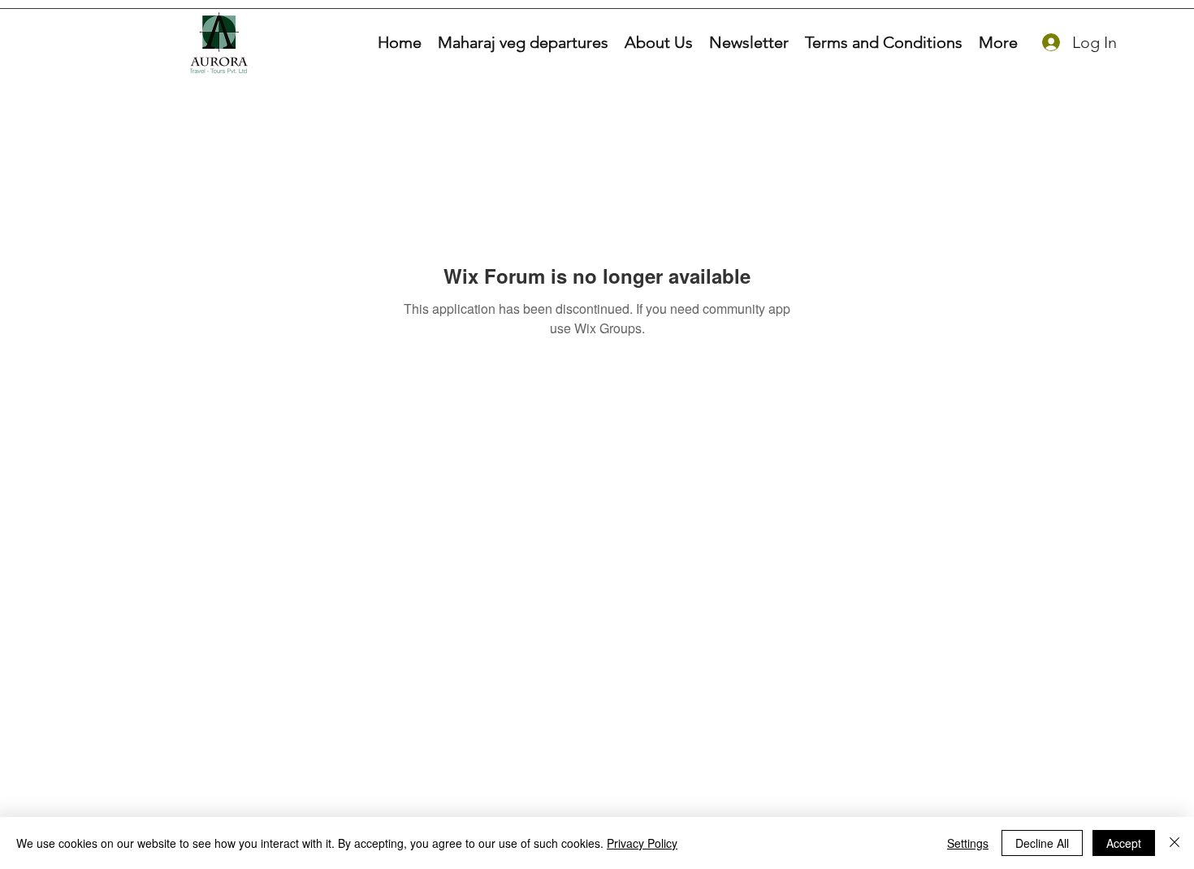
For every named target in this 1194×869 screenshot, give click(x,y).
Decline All (1042, 843)
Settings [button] (968, 843)
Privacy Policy (642, 843)
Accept (1123, 843)
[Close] (1174, 843)
